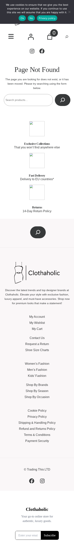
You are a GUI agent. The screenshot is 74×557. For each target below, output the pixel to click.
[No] (69, 12)
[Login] (30, 36)
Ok (22, 18)
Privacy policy (47, 18)
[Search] (62, 100)
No (31, 18)
